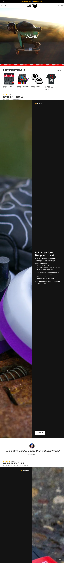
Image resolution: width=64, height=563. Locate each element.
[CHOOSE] (12, 82)
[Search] (5, 5)
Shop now (40, 432)
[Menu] (2, 5)
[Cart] (62, 5)
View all (59, 70)
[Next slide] (59, 81)
